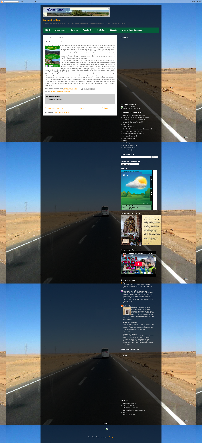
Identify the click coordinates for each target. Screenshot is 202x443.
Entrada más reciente (54, 108)
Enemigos (126, 284)
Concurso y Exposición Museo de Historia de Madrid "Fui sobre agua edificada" (141, 309)
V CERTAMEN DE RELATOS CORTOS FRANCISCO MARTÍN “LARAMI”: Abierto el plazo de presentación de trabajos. (138, 294)
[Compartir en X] (89, 89)
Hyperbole (126, 283)
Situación (113, 30)
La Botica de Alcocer (129, 136)
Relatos (125, 140)
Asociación (87, 30)
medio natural (127, 150)
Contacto (74, 30)
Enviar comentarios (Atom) (62, 112)
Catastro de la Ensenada (130, 408)
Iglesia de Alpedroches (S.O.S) (132, 133)
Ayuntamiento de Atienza (132, 30)
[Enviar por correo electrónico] (85, 89)
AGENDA (101, 30)
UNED (124, 412)
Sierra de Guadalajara (130, 322)
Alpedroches (60, 30)
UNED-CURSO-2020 (129, 414)
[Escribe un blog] (87, 89)
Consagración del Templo (52, 20)
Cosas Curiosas (127, 126)
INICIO (47, 30)
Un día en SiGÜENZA (129, 145)
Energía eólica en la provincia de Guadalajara (136, 129)
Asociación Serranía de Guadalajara (135, 291)
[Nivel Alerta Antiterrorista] (105, 429)
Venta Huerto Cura (128, 147)
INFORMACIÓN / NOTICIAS (131, 131)
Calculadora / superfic (129, 403)
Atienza (125, 124)
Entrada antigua (108, 108)
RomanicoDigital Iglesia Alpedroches (134, 410)
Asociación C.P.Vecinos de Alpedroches (135, 117)
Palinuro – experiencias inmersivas (133, 324)
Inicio (82, 108)
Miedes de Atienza (128, 138)
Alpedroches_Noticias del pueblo (133, 115)
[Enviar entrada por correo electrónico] (81, 88)
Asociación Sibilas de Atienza (132, 122)
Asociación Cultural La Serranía (60, 91)
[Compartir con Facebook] (91, 89)
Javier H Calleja (128, 306)
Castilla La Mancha (128, 405)
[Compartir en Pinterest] (93, 89)
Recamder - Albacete (130, 334)
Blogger (111, 437)
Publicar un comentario (56, 99)
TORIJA (125, 143)
